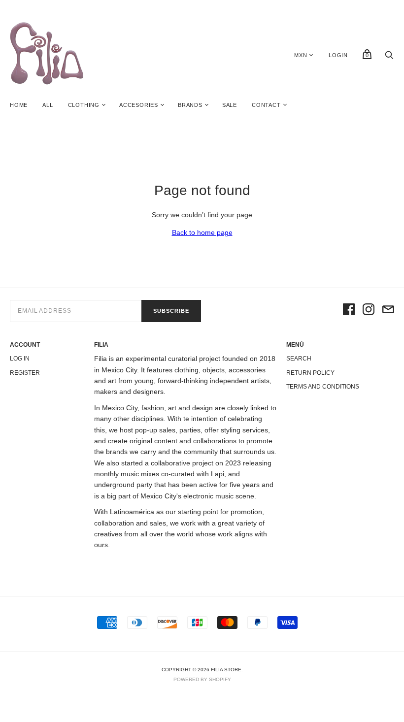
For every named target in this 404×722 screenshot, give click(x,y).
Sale (229, 105)
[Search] (389, 58)
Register (25, 372)
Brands (190, 105)
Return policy (310, 372)
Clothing (84, 105)
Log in (20, 358)
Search (298, 358)
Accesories (138, 105)
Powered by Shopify (202, 679)
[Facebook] (349, 310)
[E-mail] (388, 310)
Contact (266, 105)
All (47, 105)
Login (338, 55)
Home (19, 105)
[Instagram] (368, 310)
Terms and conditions (322, 386)
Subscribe (171, 311)
